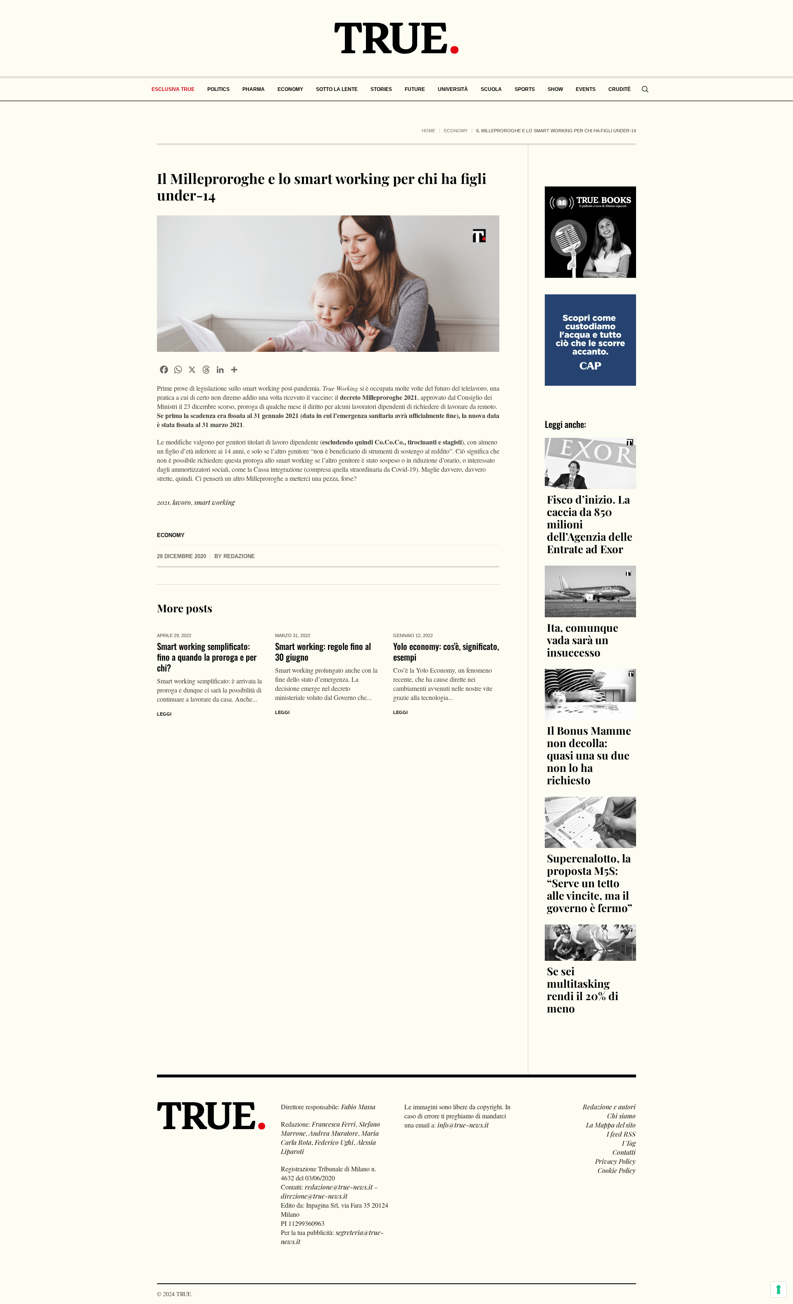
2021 (163, 502)
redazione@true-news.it (339, 1186)
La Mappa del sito (611, 1124)
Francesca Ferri (334, 1124)
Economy (456, 130)
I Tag (629, 1143)
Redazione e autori (609, 1106)
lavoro (182, 502)
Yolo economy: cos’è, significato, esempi (446, 651)
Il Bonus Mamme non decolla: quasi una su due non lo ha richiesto (589, 755)
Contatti (624, 1152)
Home (428, 130)
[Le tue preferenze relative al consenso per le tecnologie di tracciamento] (778, 1289)
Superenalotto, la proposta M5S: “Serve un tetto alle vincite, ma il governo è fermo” (589, 883)
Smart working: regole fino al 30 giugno (323, 651)
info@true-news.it (463, 1124)
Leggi (164, 714)
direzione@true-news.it (314, 1196)
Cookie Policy (617, 1170)
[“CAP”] (590, 339)
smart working (214, 502)
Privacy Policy (615, 1161)
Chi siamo (621, 1115)
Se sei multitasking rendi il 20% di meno (582, 989)
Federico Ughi (334, 1142)
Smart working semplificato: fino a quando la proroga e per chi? (206, 657)
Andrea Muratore (333, 1133)
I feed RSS (621, 1134)
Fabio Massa (358, 1106)
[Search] (645, 89)
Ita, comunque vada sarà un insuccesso (582, 639)
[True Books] (590, 273)
